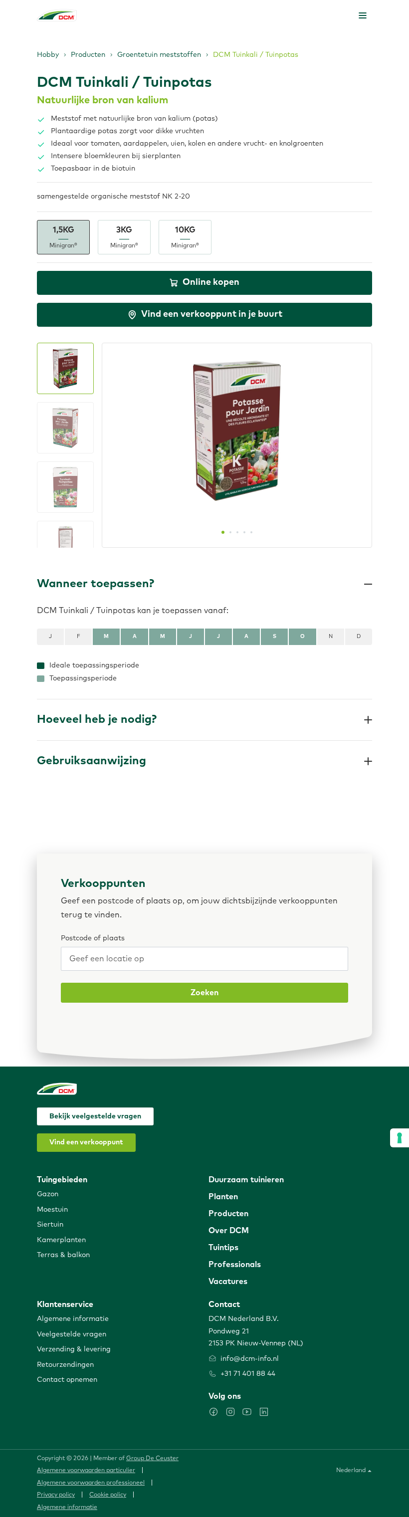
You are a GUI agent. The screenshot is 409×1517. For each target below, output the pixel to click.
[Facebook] (213, 1412)
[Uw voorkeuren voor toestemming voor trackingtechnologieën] (399, 1137)
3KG (124, 237)
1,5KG (63, 237)
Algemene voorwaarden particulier (86, 1471)
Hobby (48, 54)
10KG (185, 237)
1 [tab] (222, 532)
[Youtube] (247, 1412)
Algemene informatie (67, 1508)
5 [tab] (251, 532)
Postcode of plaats (93, 938)
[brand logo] (57, 15)
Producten (88, 54)
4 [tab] (244, 532)
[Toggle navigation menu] (362, 15)
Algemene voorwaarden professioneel (91, 1483)
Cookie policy (107, 1495)
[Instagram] (230, 1412)
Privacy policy (56, 1495)
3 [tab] (237, 532)
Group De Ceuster (152, 1459)
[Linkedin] (264, 1412)
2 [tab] (230, 532)
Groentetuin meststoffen (159, 54)
